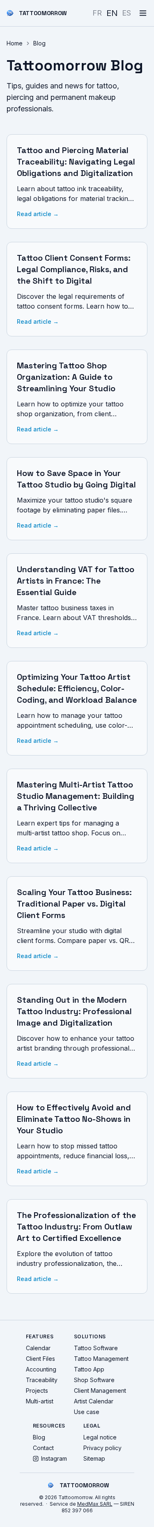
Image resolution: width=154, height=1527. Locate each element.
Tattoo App (89, 1369)
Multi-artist (39, 1401)
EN (112, 13)
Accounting (41, 1369)
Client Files (40, 1358)
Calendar (38, 1347)
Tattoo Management (101, 1358)
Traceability (41, 1379)
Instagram (54, 1458)
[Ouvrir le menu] (143, 13)
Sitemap (94, 1458)
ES (126, 13)
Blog (39, 1437)
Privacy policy (102, 1447)
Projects (37, 1390)
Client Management (100, 1390)
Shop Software (94, 1379)
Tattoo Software (96, 1347)
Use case (86, 1411)
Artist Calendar (93, 1401)
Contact (43, 1447)
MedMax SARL (95, 1504)
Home (15, 43)
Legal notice (100, 1437)
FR (97, 13)
